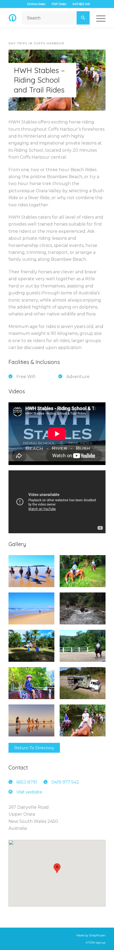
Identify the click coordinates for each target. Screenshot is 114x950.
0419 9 (65, 782)
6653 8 (26, 782)
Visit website (29, 792)
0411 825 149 (81, 4)
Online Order (36, 4)
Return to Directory (34, 747)
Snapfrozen (97, 935)
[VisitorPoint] (12, 18)
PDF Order (59, 4)
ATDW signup (96, 942)
